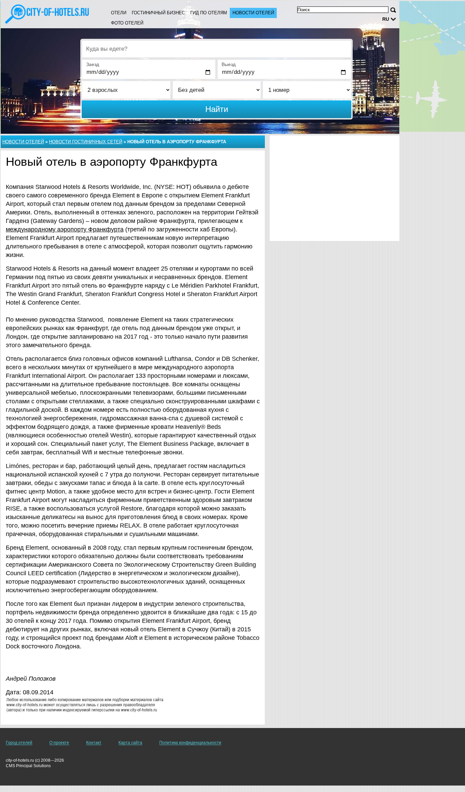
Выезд (229, 64)
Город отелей (19, 742)
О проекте (59, 742)
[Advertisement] (334, 188)
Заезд (92, 64)
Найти (216, 109)
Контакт (93, 742)
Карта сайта (130, 742)
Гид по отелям (208, 12)
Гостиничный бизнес (158, 12)
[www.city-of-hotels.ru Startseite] (47, 14)
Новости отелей (253, 12)
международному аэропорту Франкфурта (65, 229)
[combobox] (216, 49)
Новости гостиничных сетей (85, 141)
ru (385, 19)
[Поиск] (393, 10)
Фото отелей (127, 23)
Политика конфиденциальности (190, 742)
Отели (118, 12)
